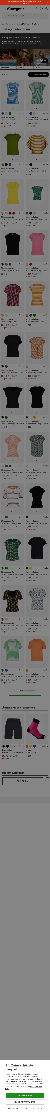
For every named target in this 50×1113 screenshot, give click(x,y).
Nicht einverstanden (24, 1102)
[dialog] (25, 1086)
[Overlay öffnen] (27, 3)
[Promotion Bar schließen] (47, 2)
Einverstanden (25, 1095)
